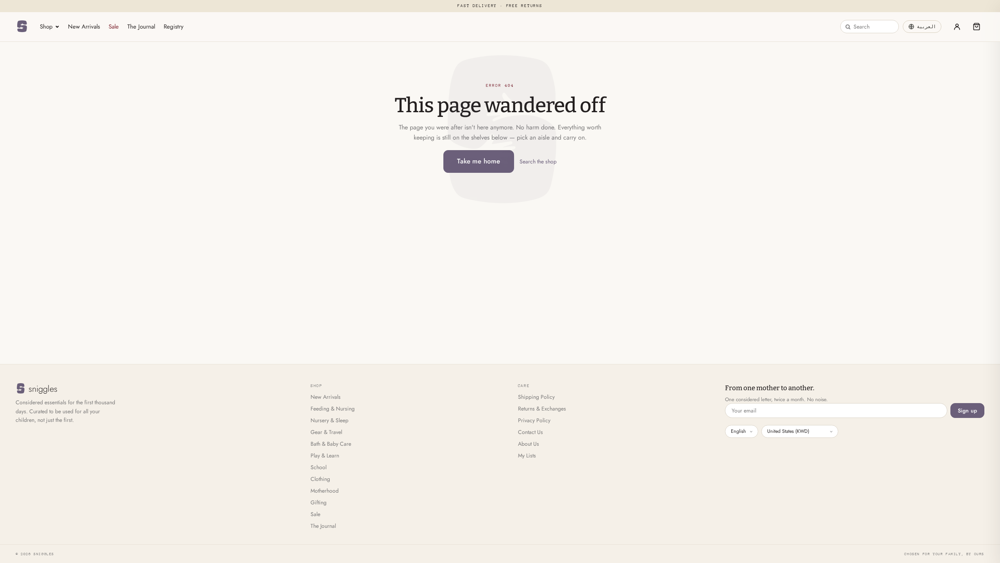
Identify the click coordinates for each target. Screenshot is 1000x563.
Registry (174, 26)
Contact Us (530, 432)
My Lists (527, 455)
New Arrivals (84, 26)
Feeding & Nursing (333, 408)
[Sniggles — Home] (22, 26)
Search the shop (538, 161)
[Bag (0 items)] (976, 26)
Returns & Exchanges (542, 408)
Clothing (320, 479)
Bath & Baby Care (331, 444)
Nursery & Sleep (329, 420)
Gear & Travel (326, 432)
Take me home (478, 161)
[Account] (957, 26)
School (319, 467)
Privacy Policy (534, 420)
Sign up (967, 410)
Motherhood (325, 491)
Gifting (319, 502)
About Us (528, 444)
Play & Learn (325, 455)
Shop (46, 26)
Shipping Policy (536, 397)
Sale (114, 26)
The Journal (141, 26)
